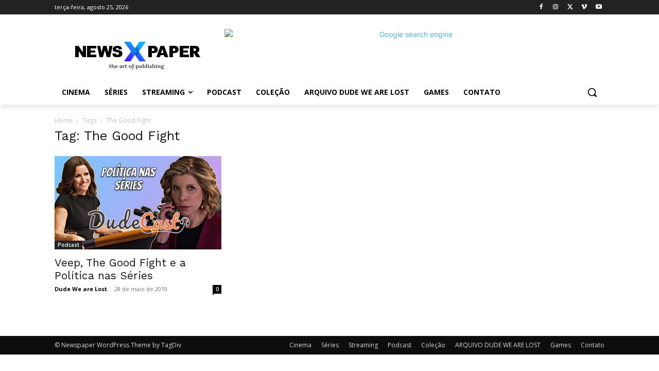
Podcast (68, 244)
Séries (330, 345)
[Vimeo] (584, 7)
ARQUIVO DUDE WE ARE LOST (498, 345)
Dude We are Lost (81, 289)
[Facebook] (541, 7)
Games (560, 345)
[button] (592, 92)
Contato (592, 345)
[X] (570, 7)
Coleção (433, 345)
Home (64, 120)
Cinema (300, 345)
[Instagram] (556, 7)
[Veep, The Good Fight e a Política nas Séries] (138, 202)
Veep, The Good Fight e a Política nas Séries (120, 269)
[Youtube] (598, 7)
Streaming (363, 345)
